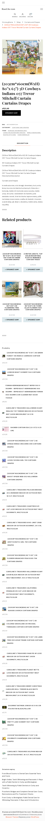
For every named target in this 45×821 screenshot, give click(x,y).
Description (22, 143)
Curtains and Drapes (20, 127)
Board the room (8, 9)
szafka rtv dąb (9, 135)
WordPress (35, 817)
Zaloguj (22, 16)
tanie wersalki (23, 135)
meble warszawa (33, 133)
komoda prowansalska (17, 130)
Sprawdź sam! (11, 113)
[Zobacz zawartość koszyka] (30, 14)
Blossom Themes (12, 817)
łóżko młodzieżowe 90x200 (14, 133)
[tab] (22, 143)
